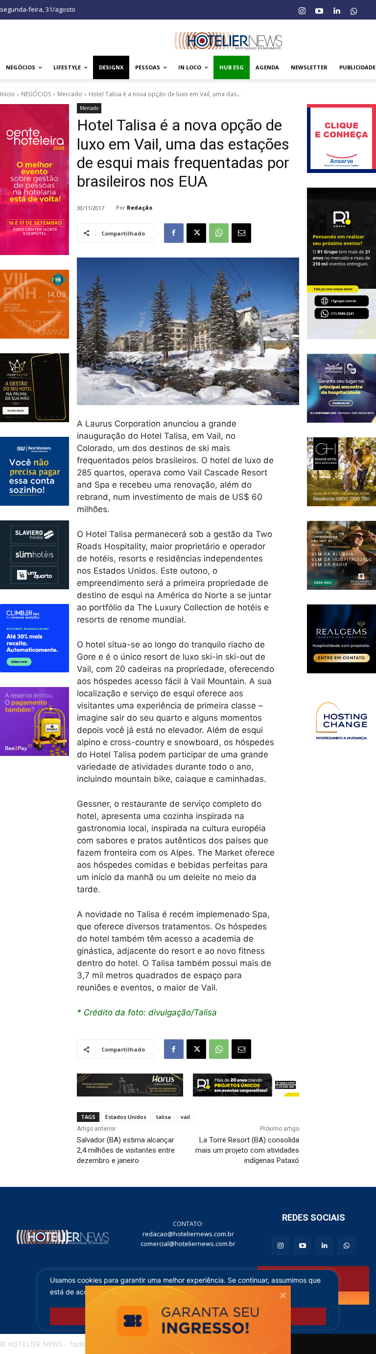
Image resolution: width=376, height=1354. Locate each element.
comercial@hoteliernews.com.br (188, 1243)
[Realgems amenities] (341, 638)
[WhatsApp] (219, 233)
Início (7, 94)
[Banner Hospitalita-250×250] (34, 387)
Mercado (69, 94)
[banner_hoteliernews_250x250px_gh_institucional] (341, 471)
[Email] (241, 233)
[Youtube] (319, 11)
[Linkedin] (336, 11)
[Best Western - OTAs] (34, 471)
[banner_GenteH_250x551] (34, 179)
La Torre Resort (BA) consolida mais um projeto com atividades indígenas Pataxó (247, 1150)
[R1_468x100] (246, 1085)
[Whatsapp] (354, 11)
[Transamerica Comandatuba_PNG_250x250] (341, 555)
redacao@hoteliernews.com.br (188, 1233)
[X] (196, 233)
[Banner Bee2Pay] (34, 721)
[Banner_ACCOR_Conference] (341, 722)
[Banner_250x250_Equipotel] (341, 388)
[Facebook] (174, 233)
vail (185, 1116)
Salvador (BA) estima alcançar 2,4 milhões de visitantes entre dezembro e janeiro (126, 1150)
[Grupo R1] (341, 263)
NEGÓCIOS (36, 94)
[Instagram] (301, 11)
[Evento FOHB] (34, 304)
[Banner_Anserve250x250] (341, 138)
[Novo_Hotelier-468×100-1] (130, 1085)
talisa (163, 1116)
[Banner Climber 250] (34, 638)
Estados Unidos (125, 1116)
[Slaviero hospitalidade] (34, 554)
